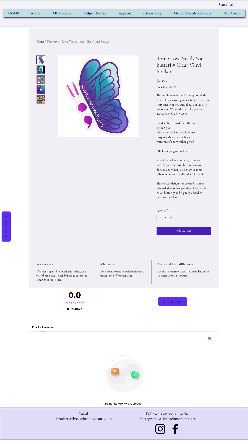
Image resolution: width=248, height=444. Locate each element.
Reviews (6, 226)
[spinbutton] (165, 217)
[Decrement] (159, 217)
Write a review (173, 302)
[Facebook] (175, 429)
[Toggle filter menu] (209, 338)
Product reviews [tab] (43, 327)
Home (40, 42)
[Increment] (171, 217)
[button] (226, 4)
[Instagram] (160, 429)
